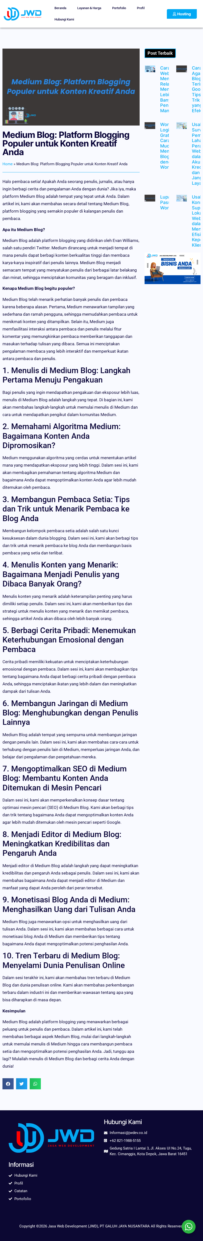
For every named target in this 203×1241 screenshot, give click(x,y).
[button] (8, 1083)
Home (7, 164)
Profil (141, 8)
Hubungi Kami (64, 19)
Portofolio (119, 8)
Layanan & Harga (89, 8)
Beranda (60, 8)
